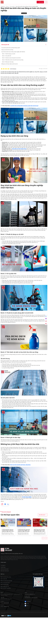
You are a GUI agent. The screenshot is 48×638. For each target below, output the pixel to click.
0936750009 (6, 606)
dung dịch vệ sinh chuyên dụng (19, 148)
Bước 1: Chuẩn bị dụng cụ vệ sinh (8, 53)
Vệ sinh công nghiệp (26, 497)
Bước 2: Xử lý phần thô (6, 55)
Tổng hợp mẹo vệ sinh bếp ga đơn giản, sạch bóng (23, 530)
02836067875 (27, 597)
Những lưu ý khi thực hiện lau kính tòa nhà (9, 63)
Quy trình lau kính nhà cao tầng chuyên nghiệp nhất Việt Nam (13, 51)
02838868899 (34, 597)
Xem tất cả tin (42, 514)
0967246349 (6, 602)
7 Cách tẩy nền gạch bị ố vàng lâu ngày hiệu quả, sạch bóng (8, 530)
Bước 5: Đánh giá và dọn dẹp (7, 61)
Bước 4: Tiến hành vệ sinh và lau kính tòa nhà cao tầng (12, 59)
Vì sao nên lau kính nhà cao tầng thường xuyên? (10, 47)
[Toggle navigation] (46, 2)
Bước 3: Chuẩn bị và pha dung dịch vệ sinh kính (11, 57)
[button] (43, 538)
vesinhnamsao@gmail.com (30, 594)
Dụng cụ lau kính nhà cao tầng (7, 49)
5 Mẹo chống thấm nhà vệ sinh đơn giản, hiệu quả (39, 530)
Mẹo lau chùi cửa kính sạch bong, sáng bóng (20, 464)
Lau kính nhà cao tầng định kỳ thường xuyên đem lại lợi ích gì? (24, 105)
